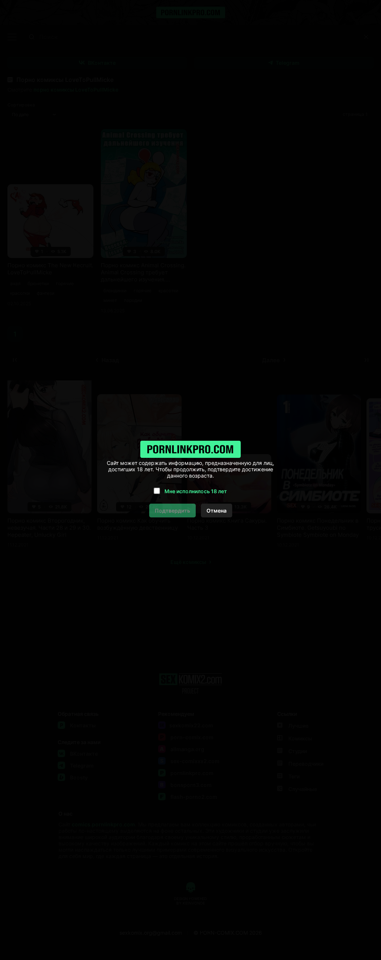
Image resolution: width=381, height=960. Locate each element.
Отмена (216, 510)
